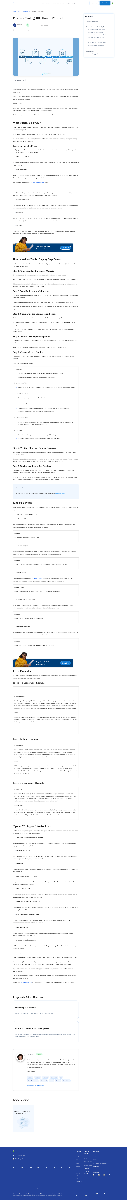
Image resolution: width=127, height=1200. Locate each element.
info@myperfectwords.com (22, 1159)
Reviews (78, 1166)
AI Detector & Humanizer (100, 1163)
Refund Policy (87, 1168)
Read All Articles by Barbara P (35, 1085)
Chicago (40, 578)
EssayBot (95, 1159)
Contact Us (79, 1181)
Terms (85, 1158)
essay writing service (38, 182)
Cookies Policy (88, 1165)
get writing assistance (26, 982)
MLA (35, 578)
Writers (42, 3)
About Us (56, 3)
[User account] (112, 3)
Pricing (62, 3)
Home (14, 11)
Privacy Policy (88, 1161)
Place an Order (105, 3)
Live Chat (94, 3)
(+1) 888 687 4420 (20, 1155)
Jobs (77, 1178)
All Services (96, 1166)
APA (32, 578)
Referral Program (78, 1174)
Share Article (20, 80)
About (77, 1156)
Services (48, 3)
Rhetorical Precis (26, 11)
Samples (68, 3)
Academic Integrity (86, 1172)
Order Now (65, 248)
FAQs (77, 1163)
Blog (73, 3)
